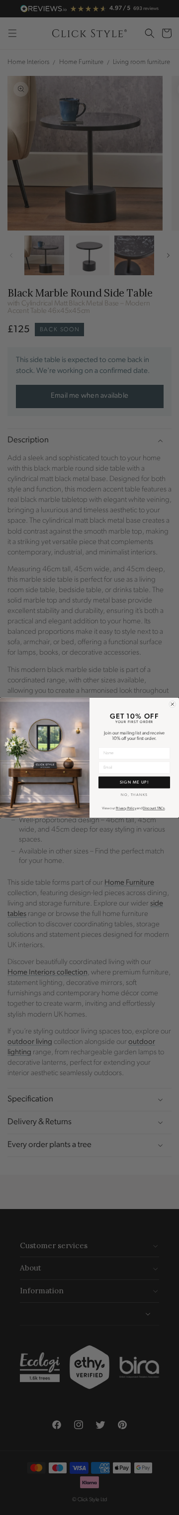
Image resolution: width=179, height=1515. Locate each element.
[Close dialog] (172, 703)
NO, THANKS (134, 794)
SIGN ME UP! (134, 782)
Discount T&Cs (154, 808)
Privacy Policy (126, 808)
